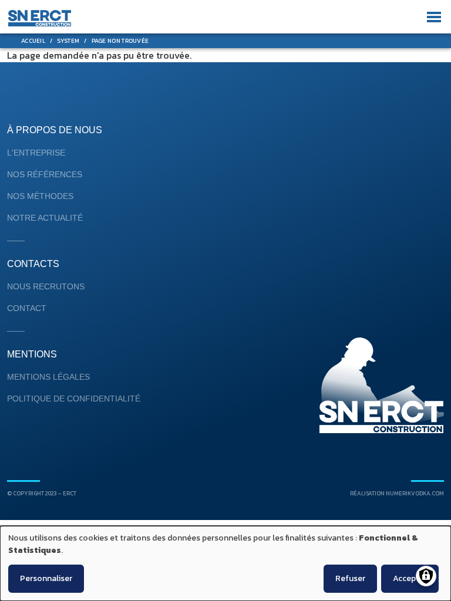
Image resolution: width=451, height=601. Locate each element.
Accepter (410, 578)
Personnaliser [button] (46, 578)
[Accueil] (39, 19)
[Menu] (431, 17)
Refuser (350, 578)
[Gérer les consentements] (426, 576)
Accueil (33, 40)
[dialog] (225, 563)
